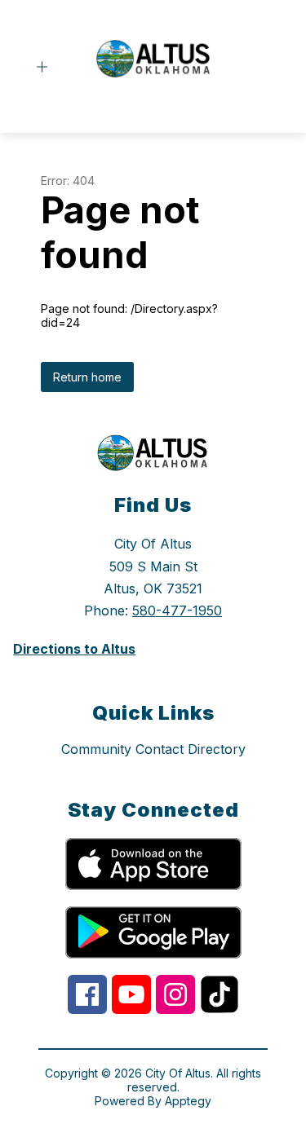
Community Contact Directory (153, 749)
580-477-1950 (177, 610)
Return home (87, 377)
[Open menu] (42, 67)
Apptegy (188, 1101)
